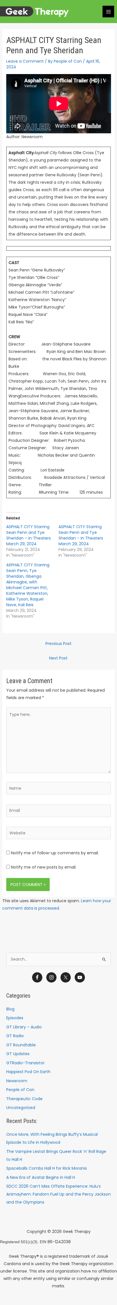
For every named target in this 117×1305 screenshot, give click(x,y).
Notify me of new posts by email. (43, 867)
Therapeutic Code (24, 1099)
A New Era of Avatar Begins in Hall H (40, 1177)
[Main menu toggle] (108, 11)
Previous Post (58, 643)
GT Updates (18, 1054)
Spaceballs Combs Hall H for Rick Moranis (46, 1168)
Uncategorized (20, 1107)
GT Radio (15, 1036)
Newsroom (16, 1081)
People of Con (20, 1089)
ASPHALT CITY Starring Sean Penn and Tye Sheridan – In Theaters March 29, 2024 (28, 535)
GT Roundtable (21, 1045)
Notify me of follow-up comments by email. (55, 853)
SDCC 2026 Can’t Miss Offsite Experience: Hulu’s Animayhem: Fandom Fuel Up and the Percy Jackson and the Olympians (58, 1194)
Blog (10, 1009)
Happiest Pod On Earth (28, 1072)
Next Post (58, 658)
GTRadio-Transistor (25, 1063)
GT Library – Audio (24, 1027)
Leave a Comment (25, 61)
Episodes (14, 1018)
